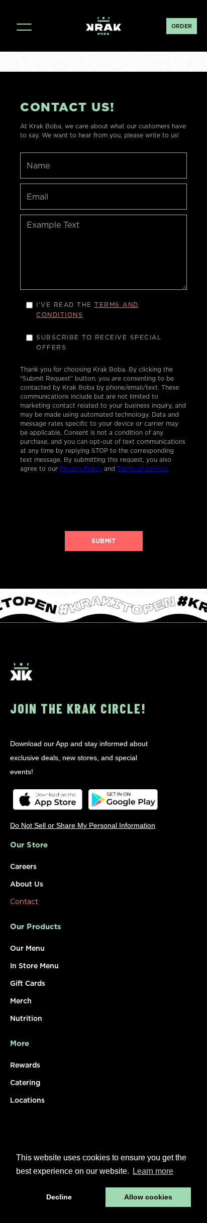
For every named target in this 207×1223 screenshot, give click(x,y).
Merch (21, 1000)
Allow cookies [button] (148, 1197)
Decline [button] (59, 1197)
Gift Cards (27, 982)
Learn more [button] (153, 1171)
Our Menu (27, 947)
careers (23, 865)
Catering (25, 1082)
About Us (26, 883)
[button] (24, 26)
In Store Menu (34, 965)
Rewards (25, 1064)
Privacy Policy (81, 468)
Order (181, 26)
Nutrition (26, 1017)
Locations (27, 1099)
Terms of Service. (143, 468)
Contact (24, 901)
